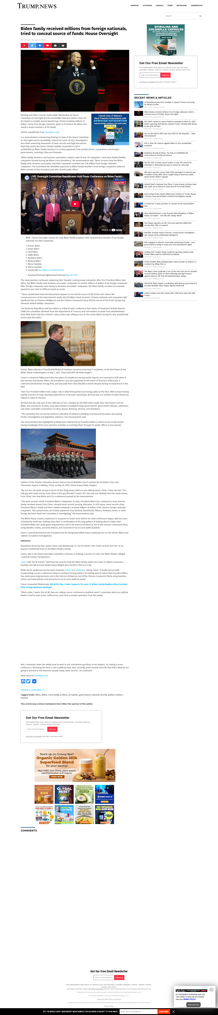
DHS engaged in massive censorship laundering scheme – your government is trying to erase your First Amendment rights (169, 243)
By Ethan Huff (157, 129)
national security (99, 695)
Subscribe (164, 1011)
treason (24, 698)
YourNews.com (51, 132)
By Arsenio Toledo (159, 107)
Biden (38, 695)
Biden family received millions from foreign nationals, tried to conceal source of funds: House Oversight (169, 113)
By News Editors (158, 117)
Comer (24, 562)
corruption (73, 695)
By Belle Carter (157, 228)
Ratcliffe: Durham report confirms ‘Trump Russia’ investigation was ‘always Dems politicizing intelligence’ (169, 234)
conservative (196, 5)
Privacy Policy (109, 1006)
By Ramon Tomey (158, 148)
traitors (119, 695)
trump (170, 5)
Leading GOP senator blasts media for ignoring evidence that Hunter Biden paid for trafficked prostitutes (168, 253)
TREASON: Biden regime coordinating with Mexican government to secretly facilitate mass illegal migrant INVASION (170, 284)
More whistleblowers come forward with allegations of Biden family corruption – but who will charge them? (169, 214)
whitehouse (182, 5)
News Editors (40, 40)
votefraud (147, 5)
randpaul (135, 5)
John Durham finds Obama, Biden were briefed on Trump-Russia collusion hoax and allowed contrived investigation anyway (170, 195)
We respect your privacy (96, 989)
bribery (63, 695)
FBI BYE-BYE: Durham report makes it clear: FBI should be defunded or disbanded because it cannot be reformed (168, 164)
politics (111, 695)
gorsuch (159, 5)
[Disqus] (75, 865)
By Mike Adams (158, 138)
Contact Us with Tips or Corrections (109, 999)
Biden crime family (50, 695)
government (84, 695)
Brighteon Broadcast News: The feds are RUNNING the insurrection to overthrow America (166, 154)
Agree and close (193, 1005)
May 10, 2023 (72, 275)
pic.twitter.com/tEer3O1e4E (51, 270)
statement (80, 570)
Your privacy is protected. (34, 736)
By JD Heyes (156, 168)
